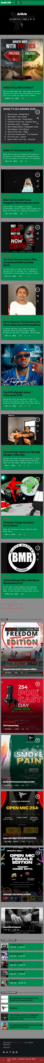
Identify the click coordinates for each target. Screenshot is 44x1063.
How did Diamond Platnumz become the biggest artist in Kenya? (26, 1026)
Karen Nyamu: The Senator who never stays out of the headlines (22, 323)
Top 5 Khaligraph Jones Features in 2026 (17, 394)
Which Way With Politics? (18, 87)
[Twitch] (10, 1052)
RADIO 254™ (17, 1042)
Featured (7, 891)
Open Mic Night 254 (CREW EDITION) (19, 838)
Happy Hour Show (16, 963)
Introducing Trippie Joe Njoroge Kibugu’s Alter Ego (21, 453)
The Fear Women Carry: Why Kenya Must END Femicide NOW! (20, 262)
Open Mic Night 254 (12, 835)
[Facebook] (16, 1052)
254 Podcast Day (11, 725)
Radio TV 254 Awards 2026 (18, 150)
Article (7, 84)
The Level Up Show (16, 954)
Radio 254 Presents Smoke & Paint (19, 781)
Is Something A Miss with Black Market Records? (21, 582)
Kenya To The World (16, 972)
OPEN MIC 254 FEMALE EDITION (17, 894)
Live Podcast (9, 722)
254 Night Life (14, 981)
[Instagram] (13, 1052)
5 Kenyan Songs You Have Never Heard (18, 524)
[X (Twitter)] (7, 1052)
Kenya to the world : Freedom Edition (20, 669)
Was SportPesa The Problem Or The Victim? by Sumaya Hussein (23, 999)
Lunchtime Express (12, 927)
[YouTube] (4, 1052)
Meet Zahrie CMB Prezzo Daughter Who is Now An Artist (21, 201)
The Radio (13, 1008)
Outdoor (7, 666)
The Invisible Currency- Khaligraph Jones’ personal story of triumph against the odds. (24, 1017)
